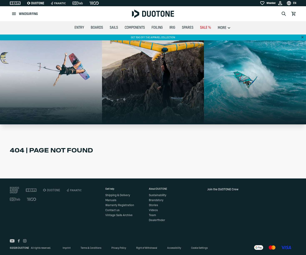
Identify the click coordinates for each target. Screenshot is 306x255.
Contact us (112, 210)
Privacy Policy (118, 248)
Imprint (67, 248)
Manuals (110, 200)
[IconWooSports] (94, 3)
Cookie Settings (199, 248)
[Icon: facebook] (19, 241)
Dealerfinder (157, 220)
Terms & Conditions (91, 248)
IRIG (172, 28)
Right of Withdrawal (146, 248)
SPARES (187, 28)
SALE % (205, 28)
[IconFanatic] (58, 3)
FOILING (157, 28)
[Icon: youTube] (12, 241)
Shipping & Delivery (117, 195)
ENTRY (79, 28)
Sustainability (157, 195)
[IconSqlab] (77, 3)
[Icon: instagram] (24, 241)
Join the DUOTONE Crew (222, 189)
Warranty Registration (119, 205)
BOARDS (97, 28)
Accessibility (174, 248)
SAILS (114, 28)
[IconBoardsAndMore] (14, 190)
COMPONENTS (135, 28)
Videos (153, 210)
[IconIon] (15, 3)
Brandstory (156, 200)
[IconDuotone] (35, 3)
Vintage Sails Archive (119, 215)
